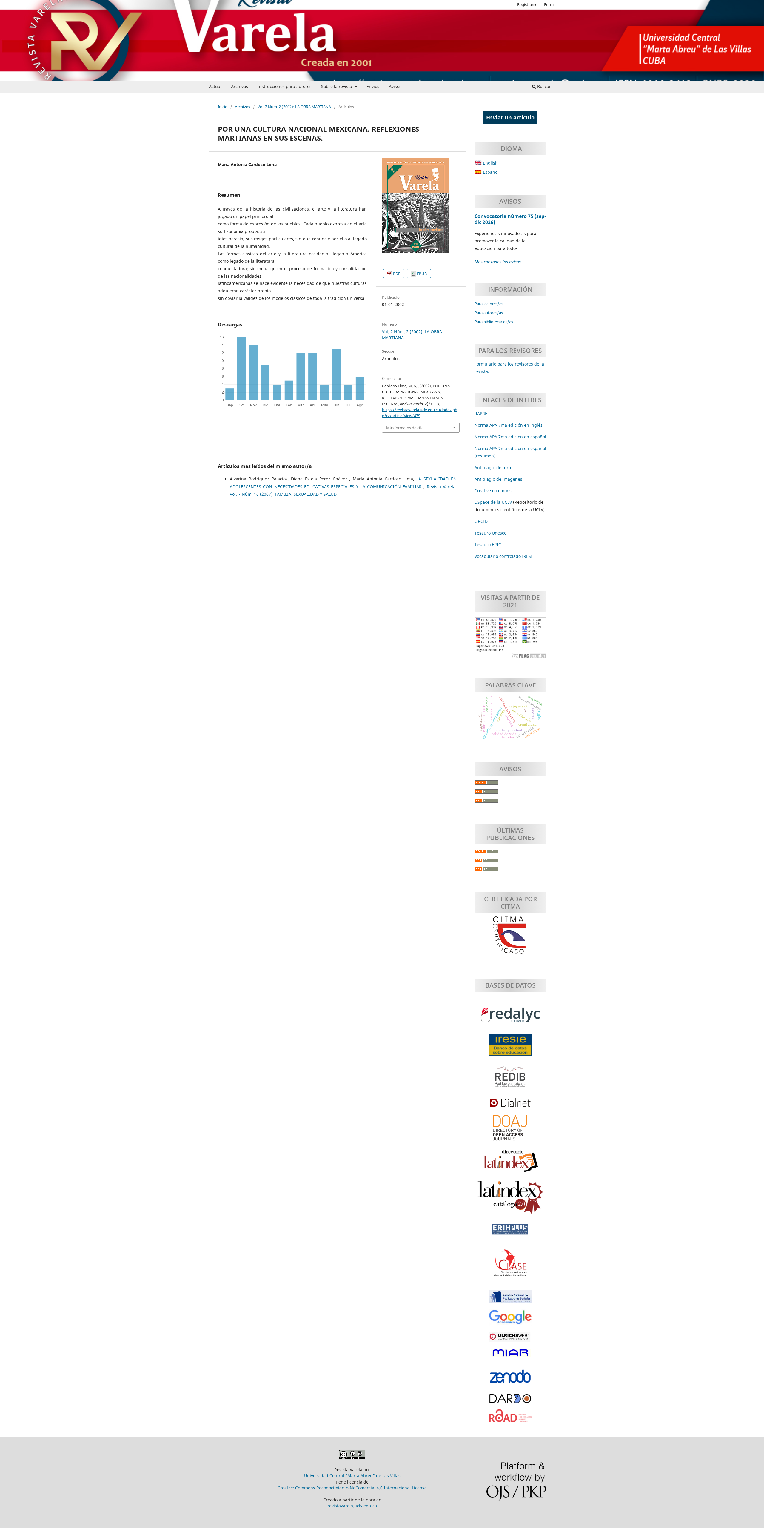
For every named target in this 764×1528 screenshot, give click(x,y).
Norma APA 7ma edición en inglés (509, 425)
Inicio (222, 106)
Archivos (239, 86)
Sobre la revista (337, 86)
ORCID (481, 521)
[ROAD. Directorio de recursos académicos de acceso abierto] (510, 1418)
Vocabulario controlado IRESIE (505, 556)
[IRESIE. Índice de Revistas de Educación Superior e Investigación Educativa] (510, 1048)
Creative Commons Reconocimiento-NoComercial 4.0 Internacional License (352, 1488)
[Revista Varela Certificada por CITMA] (510, 935)
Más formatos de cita (404, 427)
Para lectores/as (489, 303)
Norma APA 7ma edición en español (510, 437)
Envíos (372, 86)
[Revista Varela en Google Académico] (510, 1320)
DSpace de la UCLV (494, 502)
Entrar (549, 4)
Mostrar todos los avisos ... (500, 262)
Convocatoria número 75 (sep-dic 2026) (510, 219)
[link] (488, 544)
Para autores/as (489, 312)
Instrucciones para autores (285, 86)
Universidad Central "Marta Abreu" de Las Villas (352, 1475)
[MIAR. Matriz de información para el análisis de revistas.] (510, 1356)
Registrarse (527, 4)
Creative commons (493, 490)
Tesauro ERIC (488, 544)
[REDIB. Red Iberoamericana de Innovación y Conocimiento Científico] (510, 1079)
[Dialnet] (510, 1105)
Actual (215, 86)
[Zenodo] (510, 1379)
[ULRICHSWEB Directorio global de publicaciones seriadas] (510, 1340)
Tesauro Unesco (490, 533)
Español (490, 172)
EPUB (422, 273)
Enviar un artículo (510, 117)
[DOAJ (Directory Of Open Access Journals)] (510, 1130)
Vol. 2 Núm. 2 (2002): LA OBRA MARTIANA (294, 106)
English (490, 163)
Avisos (395, 86)
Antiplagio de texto (493, 467)
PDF (396, 273)
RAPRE (481, 413)
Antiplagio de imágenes (498, 479)
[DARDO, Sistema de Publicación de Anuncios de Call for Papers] (510, 1401)
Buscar (543, 86)
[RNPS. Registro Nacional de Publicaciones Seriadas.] (510, 1299)
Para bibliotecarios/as (494, 321)
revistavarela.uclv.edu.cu (352, 1506)
